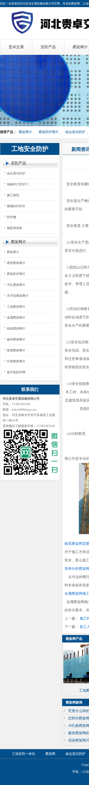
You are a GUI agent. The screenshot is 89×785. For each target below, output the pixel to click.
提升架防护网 (16, 372)
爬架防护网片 (49, 132)
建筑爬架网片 (16, 263)
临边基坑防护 (75, 132)
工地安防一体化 (23, 754)
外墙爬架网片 (16, 361)
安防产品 (18, 163)
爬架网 (50, 754)
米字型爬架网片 (17, 295)
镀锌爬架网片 (16, 339)
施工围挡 (13, 195)
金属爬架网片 (16, 317)
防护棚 (11, 217)
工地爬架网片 (16, 306)
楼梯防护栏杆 (16, 206)
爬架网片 (25, 132)
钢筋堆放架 (14, 228)
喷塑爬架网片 (16, 350)
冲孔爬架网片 (16, 285)
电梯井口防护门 (17, 184)
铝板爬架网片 (16, 328)
